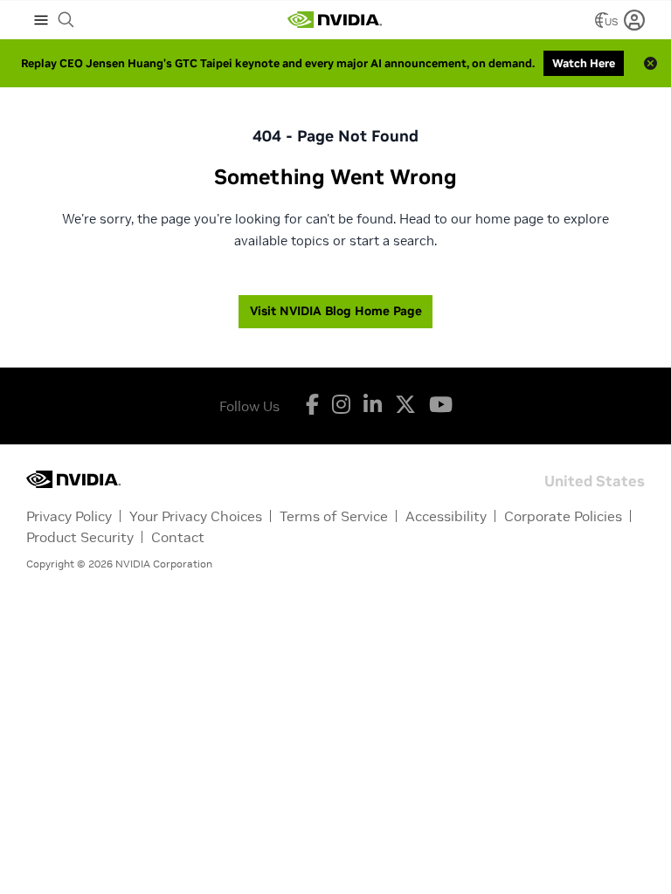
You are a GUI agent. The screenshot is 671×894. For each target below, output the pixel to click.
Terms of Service (334, 516)
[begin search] (66, 20)
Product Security (80, 537)
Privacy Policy (69, 516)
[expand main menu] (41, 20)
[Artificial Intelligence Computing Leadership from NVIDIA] (335, 20)
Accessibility (446, 516)
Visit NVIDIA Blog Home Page (336, 311)
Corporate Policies (563, 516)
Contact (177, 537)
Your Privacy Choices (195, 516)
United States (594, 479)
